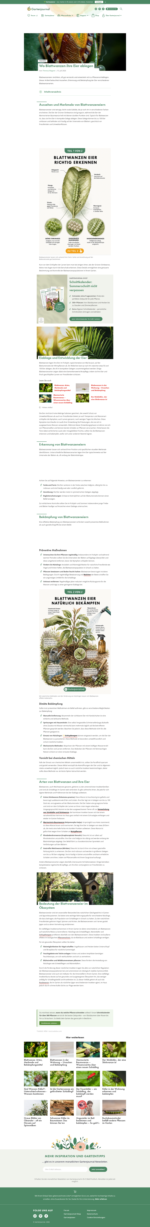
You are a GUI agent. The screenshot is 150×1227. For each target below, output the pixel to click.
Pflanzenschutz (64, 937)
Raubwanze (44, 982)
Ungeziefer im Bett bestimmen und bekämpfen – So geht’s (87, 1120)
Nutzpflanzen (76, 831)
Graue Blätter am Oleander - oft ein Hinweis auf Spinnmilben (33, 1121)
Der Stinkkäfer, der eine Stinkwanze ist (114, 1061)
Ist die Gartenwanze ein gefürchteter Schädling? (62, 1090)
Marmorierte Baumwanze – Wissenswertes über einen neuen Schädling (87, 1063)
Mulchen (87, 575)
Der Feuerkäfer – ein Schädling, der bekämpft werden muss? (86, 1092)
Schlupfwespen (71, 735)
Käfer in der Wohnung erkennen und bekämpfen (113, 1091)
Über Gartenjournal (113, 15)
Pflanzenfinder (66, 15)
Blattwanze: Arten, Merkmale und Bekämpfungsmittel (62, 387)
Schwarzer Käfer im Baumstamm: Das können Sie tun (59, 1120)
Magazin (83, 15)
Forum (33, 15)
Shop (97, 15)
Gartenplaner (49, 15)
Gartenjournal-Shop (72, 1214)
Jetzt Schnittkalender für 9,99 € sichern (86, 319)
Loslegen (99, 2)
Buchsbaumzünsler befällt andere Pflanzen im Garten (113, 1120)
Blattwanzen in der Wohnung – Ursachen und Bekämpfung (100, 387)
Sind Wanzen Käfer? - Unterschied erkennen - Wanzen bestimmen (35, 1091)
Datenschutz (92, 1214)
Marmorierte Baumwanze (53, 822)
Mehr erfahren (101, 1199)
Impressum (91, 1210)
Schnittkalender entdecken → (50, 1023)
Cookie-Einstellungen (96, 1217)
